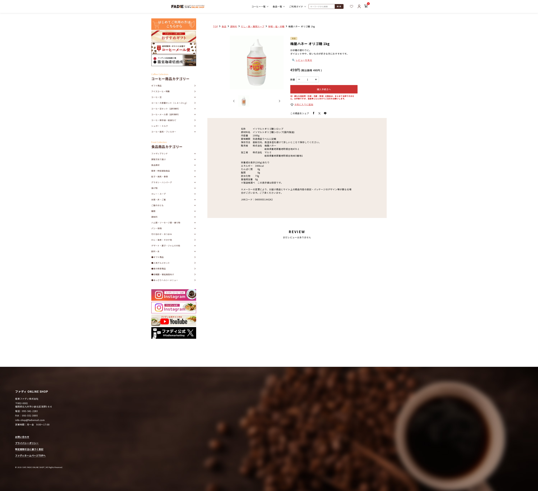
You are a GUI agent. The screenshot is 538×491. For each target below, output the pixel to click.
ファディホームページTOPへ (30, 455)
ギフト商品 (156, 85)
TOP (215, 26)
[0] (366, 6)
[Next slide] (279, 101)
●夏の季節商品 (158, 268)
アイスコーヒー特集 (160, 91)
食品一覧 (277, 6)
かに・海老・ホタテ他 (161, 239)
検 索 (339, 6)
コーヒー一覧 (258, 6)
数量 (292, 79)
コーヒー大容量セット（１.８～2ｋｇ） (169, 102)
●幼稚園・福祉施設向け (162, 274)
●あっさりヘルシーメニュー (164, 280)
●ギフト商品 (157, 257)
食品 (224, 26)
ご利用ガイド (296, 6)
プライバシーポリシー (27, 443)
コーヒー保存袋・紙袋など (163, 120)
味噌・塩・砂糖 (276, 26)
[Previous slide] (234, 101)
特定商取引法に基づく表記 (29, 449)
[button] (243, 101)
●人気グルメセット (160, 262)
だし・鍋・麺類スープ (252, 26)
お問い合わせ (22, 437)
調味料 (233, 26)
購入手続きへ (324, 89)
